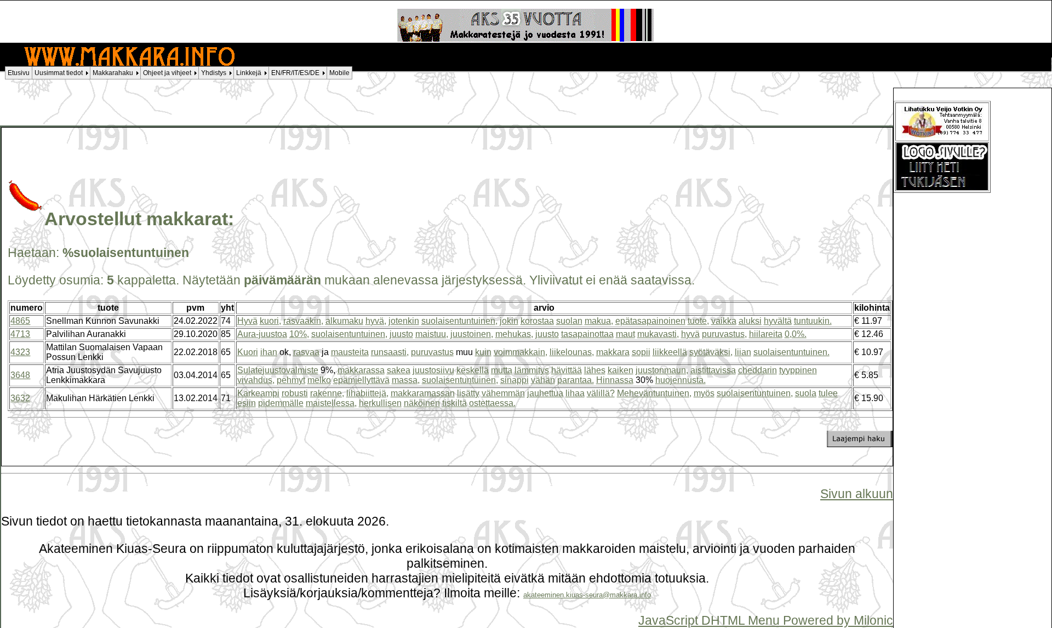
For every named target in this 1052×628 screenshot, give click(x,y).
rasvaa (306, 352)
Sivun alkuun (856, 494)
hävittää (566, 370)
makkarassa (361, 370)
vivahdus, (256, 380)
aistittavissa (713, 370)
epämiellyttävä (361, 380)
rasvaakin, (303, 321)
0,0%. (796, 334)
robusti (295, 393)
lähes (594, 370)
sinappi (514, 380)
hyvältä (778, 321)
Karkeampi (258, 393)
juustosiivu (433, 370)
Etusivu (19, 73)
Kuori (247, 352)
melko (319, 380)
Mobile (339, 73)
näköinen (422, 403)
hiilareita (765, 334)
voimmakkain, (520, 352)
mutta (501, 370)
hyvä (690, 334)
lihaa (575, 393)
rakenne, (327, 393)
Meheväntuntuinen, (654, 393)
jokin (509, 321)
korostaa (537, 321)
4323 (20, 352)
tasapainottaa (587, 334)
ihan (268, 352)
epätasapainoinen (650, 321)
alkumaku (344, 321)
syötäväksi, (711, 352)
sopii (641, 352)
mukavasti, (658, 334)
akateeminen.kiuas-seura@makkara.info (587, 595)
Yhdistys (213, 73)
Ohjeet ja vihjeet (167, 73)
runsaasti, (390, 352)
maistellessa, (331, 403)
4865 (20, 321)
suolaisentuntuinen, (459, 321)
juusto (401, 334)
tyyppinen (798, 370)
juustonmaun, (662, 370)
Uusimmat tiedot (59, 73)
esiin (246, 403)
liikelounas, (572, 352)
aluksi (750, 321)
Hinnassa (614, 380)
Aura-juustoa (262, 334)
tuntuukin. (813, 321)
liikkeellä (670, 352)
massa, (406, 380)
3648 (20, 375)
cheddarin (757, 370)
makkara (613, 352)
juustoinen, (471, 334)
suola (805, 393)
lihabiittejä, (367, 393)
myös (704, 393)
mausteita (350, 352)
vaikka (723, 321)
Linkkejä (248, 73)
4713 (20, 334)
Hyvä (247, 321)
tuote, (698, 321)
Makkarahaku (113, 73)
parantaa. (575, 380)
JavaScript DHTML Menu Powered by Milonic (765, 620)
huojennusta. (680, 380)
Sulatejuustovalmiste (277, 370)
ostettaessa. (492, 403)
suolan (569, 321)
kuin (483, 352)
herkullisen (380, 403)
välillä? (601, 393)
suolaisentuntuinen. (791, 352)
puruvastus (432, 352)
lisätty (468, 393)
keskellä (472, 370)
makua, (599, 321)
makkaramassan (423, 393)
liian (743, 352)
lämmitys (531, 370)
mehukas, (514, 334)
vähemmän (503, 393)
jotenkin (403, 321)
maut (625, 334)
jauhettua (545, 393)
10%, (299, 334)
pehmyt (291, 380)
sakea (398, 370)
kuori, (270, 321)
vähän (543, 380)
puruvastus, (724, 334)
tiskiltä (454, 403)
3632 (20, 398)
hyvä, (375, 321)
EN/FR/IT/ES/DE (295, 73)
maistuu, (431, 334)
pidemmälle (281, 403)
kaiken (620, 370)
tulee (828, 393)
